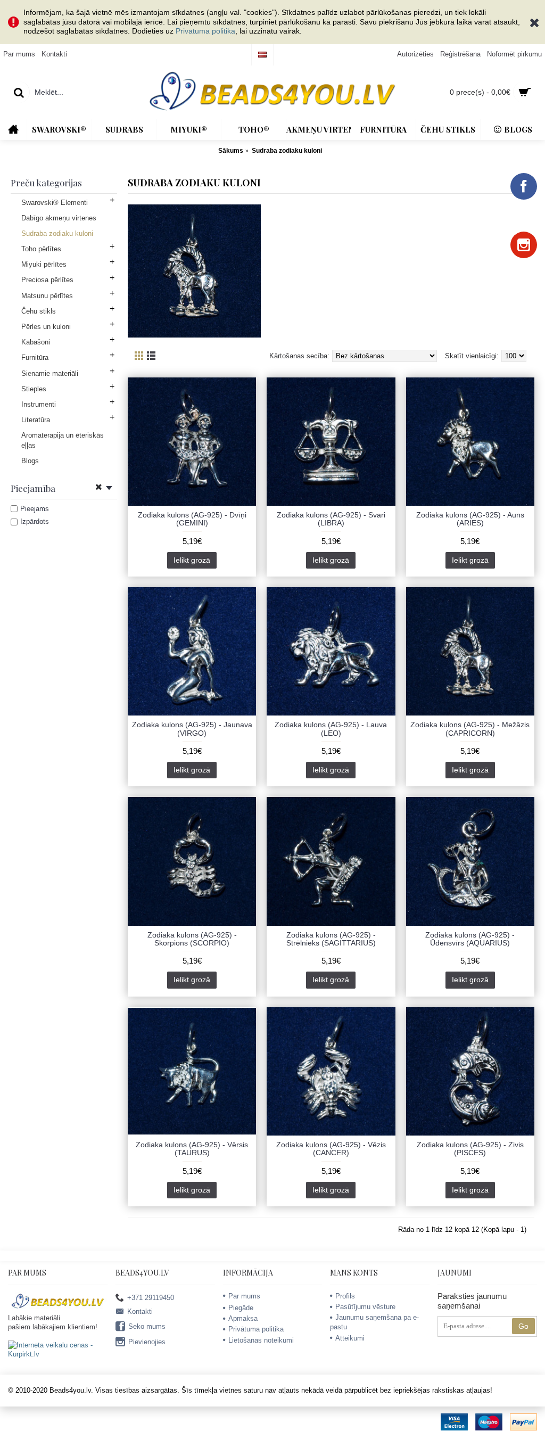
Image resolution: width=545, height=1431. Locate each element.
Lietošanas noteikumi (261, 1340)
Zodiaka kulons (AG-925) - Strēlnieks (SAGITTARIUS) (331, 939)
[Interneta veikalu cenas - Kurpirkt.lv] (58, 1354)
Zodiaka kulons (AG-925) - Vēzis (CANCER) (331, 1148)
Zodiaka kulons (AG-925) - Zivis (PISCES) (470, 1148)
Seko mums (147, 1326)
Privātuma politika (205, 31)
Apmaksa (243, 1318)
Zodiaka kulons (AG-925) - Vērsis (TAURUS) (192, 1148)
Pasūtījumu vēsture (365, 1307)
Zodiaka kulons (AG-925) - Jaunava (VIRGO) (192, 728)
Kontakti (140, 1311)
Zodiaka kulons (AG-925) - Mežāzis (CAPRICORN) (470, 728)
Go (523, 1326)
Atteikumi (350, 1338)
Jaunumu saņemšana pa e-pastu (374, 1322)
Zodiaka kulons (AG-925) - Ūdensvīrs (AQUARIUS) (470, 939)
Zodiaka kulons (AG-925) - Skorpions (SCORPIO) (192, 939)
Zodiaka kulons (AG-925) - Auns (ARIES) (470, 519)
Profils (345, 1296)
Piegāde (240, 1308)
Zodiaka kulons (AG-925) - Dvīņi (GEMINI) (192, 519)
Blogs (30, 461)
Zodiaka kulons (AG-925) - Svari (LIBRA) (331, 519)
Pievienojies (147, 1342)
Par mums (244, 1296)
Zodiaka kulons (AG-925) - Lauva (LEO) (331, 728)
